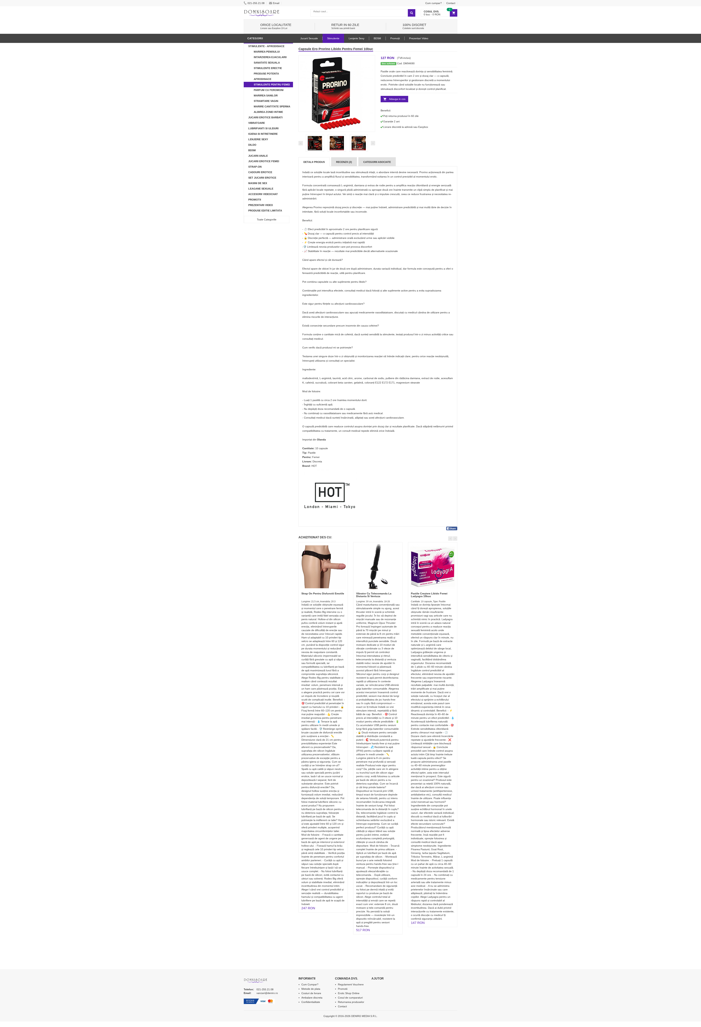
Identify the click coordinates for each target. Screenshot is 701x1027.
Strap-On (255, 166)
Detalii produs (314, 162)
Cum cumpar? (433, 3)
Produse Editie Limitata (265, 210)
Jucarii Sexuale (309, 38)
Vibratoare (256, 122)
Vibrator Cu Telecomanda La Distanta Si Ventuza (373, 595)
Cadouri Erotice (260, 172)
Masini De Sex (257, 183)
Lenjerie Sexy (258, 139)
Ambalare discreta (311, 997)
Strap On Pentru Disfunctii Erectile (322, 593)
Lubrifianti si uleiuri (263, 128)
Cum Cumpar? (309, 984)
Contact (450, 3)
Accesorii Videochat (263, 194)
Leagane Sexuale (260, 188)
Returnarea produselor (351, 1002)
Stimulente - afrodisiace (266, 46)
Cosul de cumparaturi (350, 997)
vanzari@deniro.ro (267, 993)
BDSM (252, 150)
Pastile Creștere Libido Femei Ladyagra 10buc (429, 595)
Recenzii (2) (344, 162)
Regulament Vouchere (351, 984)
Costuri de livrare (311, 993)
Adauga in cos (397, 99)
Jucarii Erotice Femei (263, 161)
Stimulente (333, 38)
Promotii (254, 199)
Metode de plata (310, 988)
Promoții (395, 38)
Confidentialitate (310, 1002)
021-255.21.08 (256, 3)
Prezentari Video (260, 205)
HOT (314, 465)
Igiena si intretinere (263, 133)
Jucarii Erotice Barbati (265, 117)
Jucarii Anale (258, 155)
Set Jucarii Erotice (262, 177)
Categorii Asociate (377, 162)
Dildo (252, 144)
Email (276, 3)
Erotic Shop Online (348, 993)
